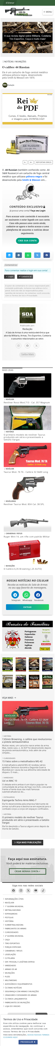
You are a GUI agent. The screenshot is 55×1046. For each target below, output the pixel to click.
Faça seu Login (38, 210)
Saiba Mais (27, 354)
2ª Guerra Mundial (14, 936)
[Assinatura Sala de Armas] (27, 37)
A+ (31, 162)
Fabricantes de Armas (15, 928)
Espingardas (10, 914)
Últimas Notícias (13, 987)
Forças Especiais (12, 947)
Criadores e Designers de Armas (20, 995)
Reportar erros (43, 162)
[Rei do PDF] (27, 108)
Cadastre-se (26, 276)
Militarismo (10, 980)
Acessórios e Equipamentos (18, 984)
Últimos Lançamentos (15, 999)
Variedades (10, 965)
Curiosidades (11, 932)
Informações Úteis (14, 899)
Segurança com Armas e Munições (21, 991)
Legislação (10, 954)
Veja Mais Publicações (28, 842)
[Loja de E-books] (27, 673)
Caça (7, 939)
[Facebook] (27, 345)
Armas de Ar (10, 969)
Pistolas (8, 917)
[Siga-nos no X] (28, 890)
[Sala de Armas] (18, 11)
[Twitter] (36, 345)
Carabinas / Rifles (13, 950)
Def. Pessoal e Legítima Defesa (19, 962)
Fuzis (7, 976)
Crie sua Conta (27, 240)
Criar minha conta (26, 871)
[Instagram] (18, 345)
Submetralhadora (13, 925)
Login (10, 276)
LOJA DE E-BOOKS (12, 1006)
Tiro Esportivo (12, 943)
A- (25, 162)
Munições (9, 973)
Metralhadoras (12, 910)
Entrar (11, 2)
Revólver (9, 902)
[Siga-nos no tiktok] (43, 890)
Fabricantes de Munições (17, 1002)
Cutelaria (9, 958)
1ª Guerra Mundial (14, 906)
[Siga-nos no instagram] (21, 890)
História (8, 921)
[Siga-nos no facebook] (13, 890)
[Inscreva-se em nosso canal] (35, 890)
